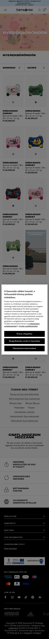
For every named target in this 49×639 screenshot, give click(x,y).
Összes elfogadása (24, 334)
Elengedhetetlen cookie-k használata (24, 341)
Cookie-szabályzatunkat (28, 326)
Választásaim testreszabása (24, 348)
